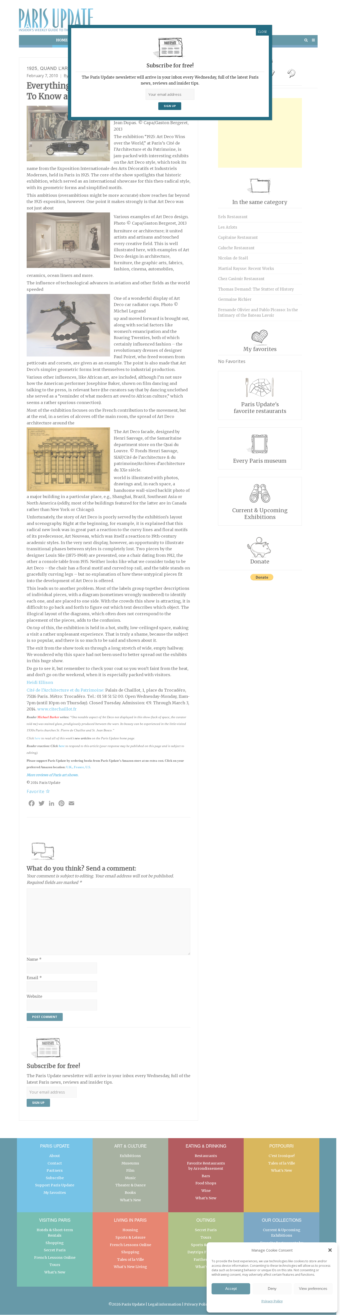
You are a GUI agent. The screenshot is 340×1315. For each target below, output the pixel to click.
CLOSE (262, 32)
